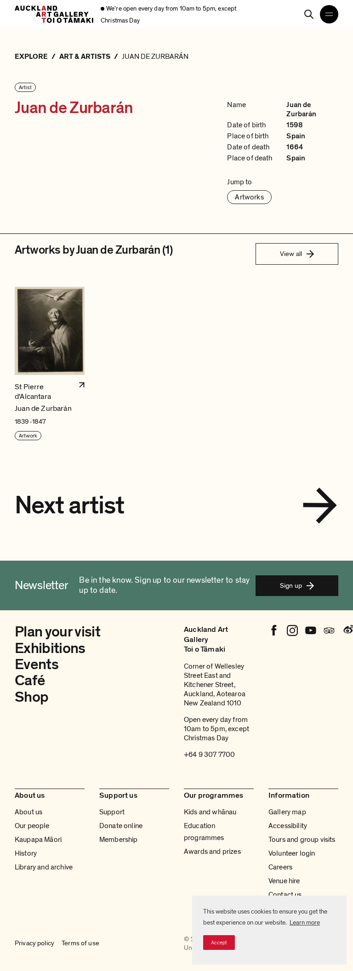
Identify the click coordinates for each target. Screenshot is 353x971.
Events (36, 664)
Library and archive (44, 867)
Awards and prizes (212, 851)
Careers (280, 867)
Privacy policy (34, 943)
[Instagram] (292, 630)
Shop (31, 697)
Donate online (120, 826)
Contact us (285, 895)
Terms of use (80, 943)
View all (291, 253)
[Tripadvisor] (329, 630)
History (26, 853)
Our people (32, 826)
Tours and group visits (302, 840)
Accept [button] (219, 942)
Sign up (291, 585)
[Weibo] (347, 630)
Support (112, 812)
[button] (50, 364)
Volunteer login (291, 853)
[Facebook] (273, 630)
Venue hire (284, 881)
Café (30, 680)
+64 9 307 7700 (209, 755)
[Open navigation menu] (329, 14)
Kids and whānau (210, 812)
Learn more (305, 922)
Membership (118, 840)
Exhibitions (50, 648)
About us (28, 812)
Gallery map (287, 812)
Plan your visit (57, 632)
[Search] (309, 14)
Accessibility (287, 826)
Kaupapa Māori (38, 840)
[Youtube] (310, 630)
